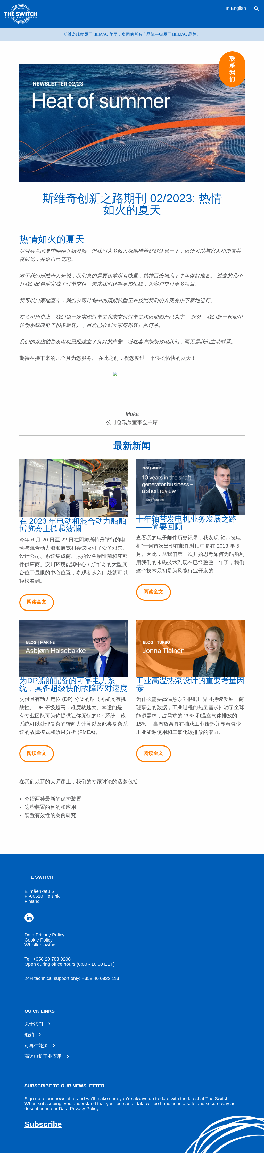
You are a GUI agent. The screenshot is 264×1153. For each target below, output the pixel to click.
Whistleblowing (39, 944)
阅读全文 (36, 601)
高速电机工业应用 (43, 1056)
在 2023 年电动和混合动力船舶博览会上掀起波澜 (72, 525)
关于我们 (33, 1024)
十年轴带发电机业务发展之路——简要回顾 (186, 523)
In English (236, 8)
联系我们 (232, 68)
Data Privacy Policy (44, 934)
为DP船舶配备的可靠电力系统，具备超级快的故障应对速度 (73, 684)
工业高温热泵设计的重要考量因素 (190, 684)
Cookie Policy (38, 940)
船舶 (29, 1034)
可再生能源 (36, 1045)
